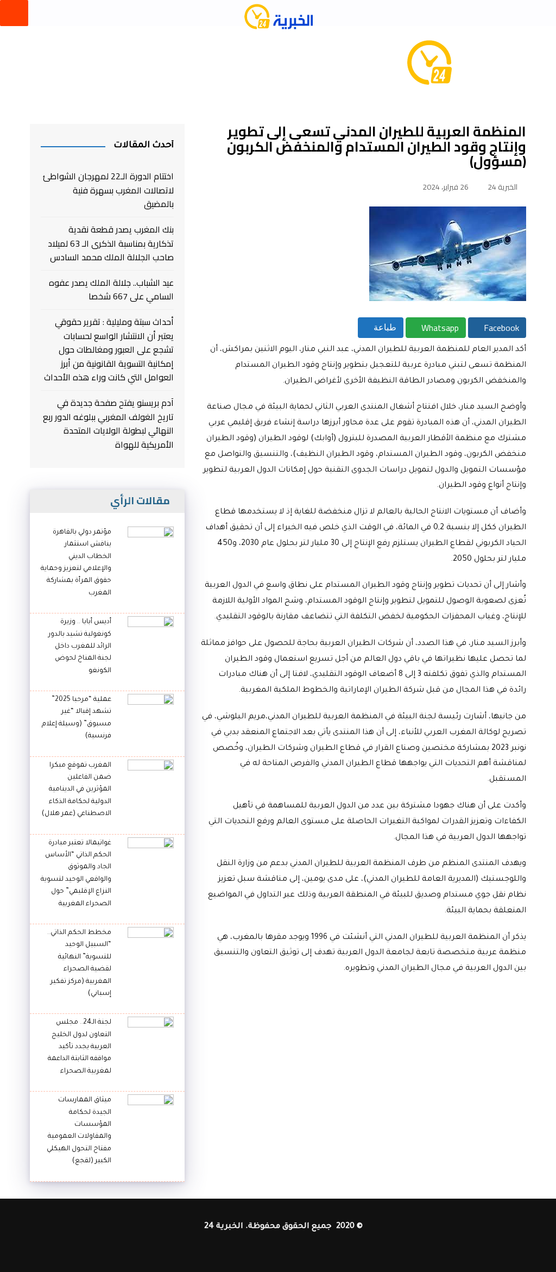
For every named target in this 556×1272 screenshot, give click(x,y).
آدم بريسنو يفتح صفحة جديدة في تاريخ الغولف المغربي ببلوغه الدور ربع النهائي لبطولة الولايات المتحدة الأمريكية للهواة (108, 424)
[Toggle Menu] (14, 13)
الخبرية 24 (502, 187)
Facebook (500, 327)
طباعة (383, 327)
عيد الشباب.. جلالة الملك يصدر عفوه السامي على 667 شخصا (111, 290)
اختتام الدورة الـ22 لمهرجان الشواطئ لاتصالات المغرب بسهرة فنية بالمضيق (108, 190)
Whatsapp (439, 327)
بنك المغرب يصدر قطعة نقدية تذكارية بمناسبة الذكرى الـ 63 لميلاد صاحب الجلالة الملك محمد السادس (111, 244)
